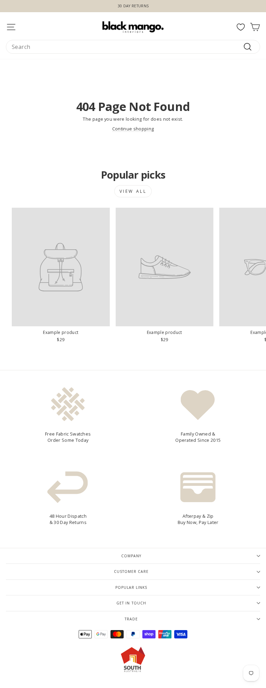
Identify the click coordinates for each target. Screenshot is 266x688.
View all (133, 191)
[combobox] (133, 47)
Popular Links (131, 587)
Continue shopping (133, 129)
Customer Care (131, 571)
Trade (131, 619)
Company (131, 555)
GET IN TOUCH (131, 603)
